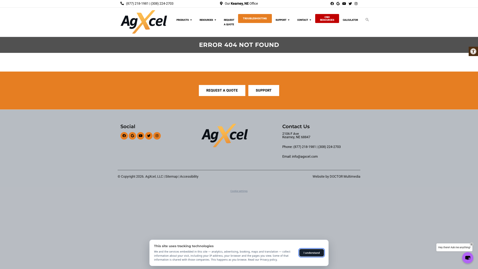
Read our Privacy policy (262, 259)
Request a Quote (229, 22)
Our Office (241, 3)
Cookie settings (239, 191)
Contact (302, 19)
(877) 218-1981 (137, 3)
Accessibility (189, 176)
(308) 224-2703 (162, 3)
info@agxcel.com (305, 156)
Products (182, 19)
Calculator (350, 19)
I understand (312, 252)
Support (281, 19)
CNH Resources (327, 18)
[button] (367, 20)
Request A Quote (222, 90)
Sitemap (171, 176)
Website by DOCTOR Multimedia (336, 176)
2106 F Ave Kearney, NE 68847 (296, 135)
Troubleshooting (255, 18)
